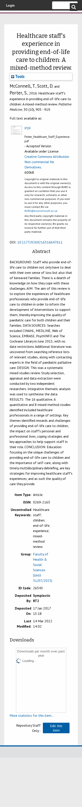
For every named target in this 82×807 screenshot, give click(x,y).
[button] (56, 728)
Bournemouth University (9, 16)
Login (10, 5)
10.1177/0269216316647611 (40, 242)
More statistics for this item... (32, 715)
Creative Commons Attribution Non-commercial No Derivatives (46, 161)
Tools (19, 76)
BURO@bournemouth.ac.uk (40, 210)
